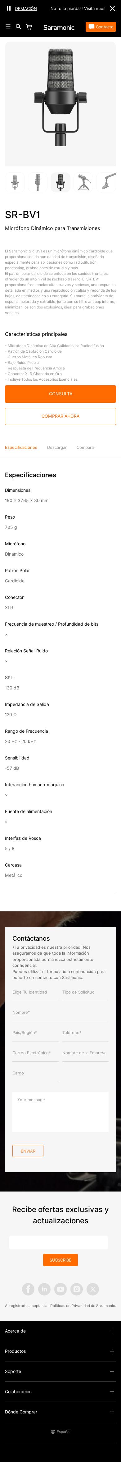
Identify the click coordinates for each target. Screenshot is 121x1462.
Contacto (105, 26)
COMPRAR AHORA (60, 416)
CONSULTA (60, 393)
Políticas (57, 1305)
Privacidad (80, 1305)
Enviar (28, 1151)
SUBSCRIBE (60, 1260)
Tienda (40, 26)
